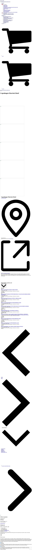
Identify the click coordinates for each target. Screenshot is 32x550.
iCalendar (2, 449)
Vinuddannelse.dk (7, 530)
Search (1, 531)
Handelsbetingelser (2, 523)
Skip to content (2, 0)
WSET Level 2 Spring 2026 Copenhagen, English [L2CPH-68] (9, 289)
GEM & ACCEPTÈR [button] (3, 549)
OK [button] (4, 533)
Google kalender (3, 448)
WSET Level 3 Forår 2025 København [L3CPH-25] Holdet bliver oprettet (11, 318)
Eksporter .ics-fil (3, 451)
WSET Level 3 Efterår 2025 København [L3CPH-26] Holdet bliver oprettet (11, 302)
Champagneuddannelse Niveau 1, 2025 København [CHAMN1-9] (9, 310)
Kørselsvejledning (11, 238)
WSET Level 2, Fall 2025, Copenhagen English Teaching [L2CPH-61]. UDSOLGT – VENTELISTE (14, 314)
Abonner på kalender (4, 427)
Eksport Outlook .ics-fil (4, 452)
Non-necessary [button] (2, 545)
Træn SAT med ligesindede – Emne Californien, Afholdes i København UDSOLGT (12, 326)
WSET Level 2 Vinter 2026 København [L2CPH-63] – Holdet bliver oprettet (11, 298)
